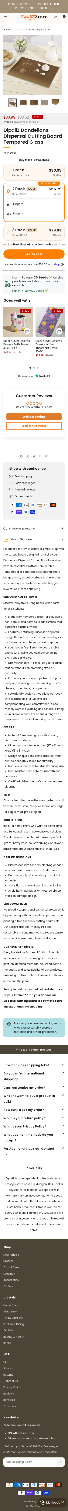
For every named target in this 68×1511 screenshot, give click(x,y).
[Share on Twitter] (34, 456)
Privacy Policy (12, 1387)
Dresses (8, 1261)
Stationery (10, 1311)
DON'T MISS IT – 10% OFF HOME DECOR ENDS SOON (34, 6)
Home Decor (11, 1305)
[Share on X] (27, 456)
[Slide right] (62, 102)
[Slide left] (6, 102)
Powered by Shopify (34, 1501)
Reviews (8, 1393)
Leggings (9, 1274)
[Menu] (5, 18)
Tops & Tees (11, 1267)
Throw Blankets (13, 1318)
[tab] (30, 368)
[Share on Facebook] (21, 456)
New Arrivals (11, 1255)
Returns (8, 1375)
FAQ (5, 1362)
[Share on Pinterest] (40, 456)
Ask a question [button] (34, 426)
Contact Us (10, 1381)
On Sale (8, 1286)
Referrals (9, 1400)
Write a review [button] (34, 417)
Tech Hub (9, 1330)
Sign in (16, 290)
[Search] (56, 18)
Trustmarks (10, 1406)
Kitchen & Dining (13, 1324)
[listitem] (34, 1049)
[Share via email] (47, 456)
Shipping (8, 121)
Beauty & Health (13, 1337)
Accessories (11, 1280)
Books (7, 1343)
